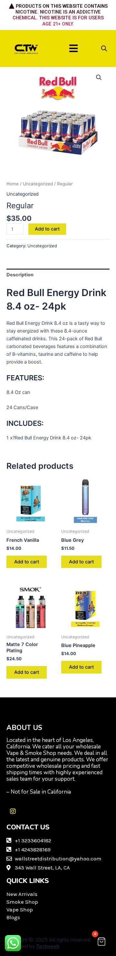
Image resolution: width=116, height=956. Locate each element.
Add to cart (47, 229)
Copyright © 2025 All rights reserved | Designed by (49, 943)
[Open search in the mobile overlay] (104, 48)
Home (12, 183)
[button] (73, 48)
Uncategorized (38, 183)
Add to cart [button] (26, 562)
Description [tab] (20, 275)
